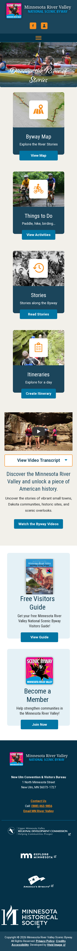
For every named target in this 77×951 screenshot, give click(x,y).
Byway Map (38, 123)
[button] (44, 25)
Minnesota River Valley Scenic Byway (38, 11)
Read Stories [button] (38, 314)
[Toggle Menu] (38, 38)
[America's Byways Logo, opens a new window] (38, 881)
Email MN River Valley (38, 811)
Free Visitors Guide (38, 596)
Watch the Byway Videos (38, 524)
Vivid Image (54, 945)
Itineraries (38, 361)
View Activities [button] (38, 235)
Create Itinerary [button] (38, 393)
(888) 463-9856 (41, 806)
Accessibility (20, 945)
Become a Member (38, 687)
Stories (38, 282)
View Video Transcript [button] (38, 460)
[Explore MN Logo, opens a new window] (38, 855)
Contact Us (38, 801)
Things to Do (38, 202)
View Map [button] (38, 155)
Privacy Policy (45, 941)
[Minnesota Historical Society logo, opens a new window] (38, 917)
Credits (61, 941)
